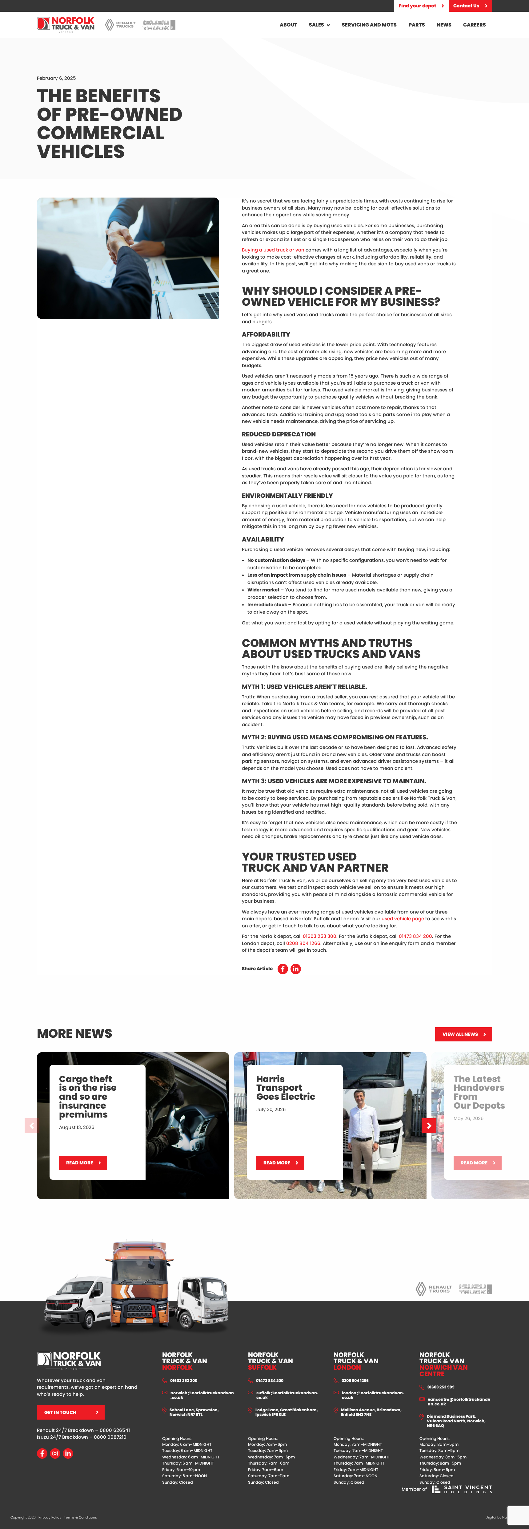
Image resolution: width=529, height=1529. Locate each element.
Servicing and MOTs (369, 24)
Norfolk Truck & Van (184, 1361)
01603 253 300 (319, 936)
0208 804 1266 (303, 943)
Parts (417, 24)
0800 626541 (115, 1430)
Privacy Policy (49, 1517)
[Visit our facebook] (42, 1453)
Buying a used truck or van (273, 250)
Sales (316, 24)
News (444, 24)
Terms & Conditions (80, 1517)
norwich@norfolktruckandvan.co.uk (202, 1395)
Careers (474, 24)
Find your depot (417, 5)
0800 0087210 (110, 1437)
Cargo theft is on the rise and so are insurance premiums (104, 1055)
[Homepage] (65, 25)
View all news (460, 1034)
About (288, 24)
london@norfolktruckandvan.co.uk (373, 1395)
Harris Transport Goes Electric (268, 1055)
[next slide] (429, 1125)
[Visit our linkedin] (68, 1453)
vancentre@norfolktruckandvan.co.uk (459, 1402)
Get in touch (60, 1412)
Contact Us (466, 5)
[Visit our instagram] (55, 1453)
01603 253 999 (441, 1387)
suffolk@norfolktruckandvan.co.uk (287, 1395)
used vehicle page (403, 918)
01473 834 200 (415, 936)
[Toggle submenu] (328, 24)
